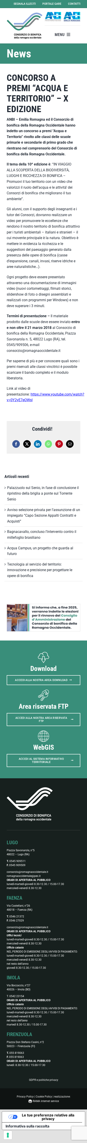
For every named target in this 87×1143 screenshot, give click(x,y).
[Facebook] (16, 444)
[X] (27, 444)
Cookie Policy (44, 1096)
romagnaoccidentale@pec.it (24, 876)
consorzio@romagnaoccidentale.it (27, 872)
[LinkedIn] (38, 444)
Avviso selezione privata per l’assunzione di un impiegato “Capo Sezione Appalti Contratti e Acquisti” (43, 515)
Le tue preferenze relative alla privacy (48, 1117)
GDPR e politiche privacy (43, 1080)
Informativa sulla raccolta (27, 1126)
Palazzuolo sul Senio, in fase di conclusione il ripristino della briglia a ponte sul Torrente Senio (43, 493)
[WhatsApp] (48, 444)
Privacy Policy (25, 1096)
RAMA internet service (46, 1101)
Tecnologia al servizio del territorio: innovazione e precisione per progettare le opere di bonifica (39, 570)
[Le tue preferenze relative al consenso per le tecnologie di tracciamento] (8, 1135)
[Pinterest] (59, 444)
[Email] (70, 444)
